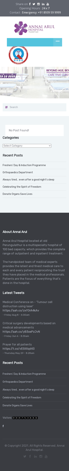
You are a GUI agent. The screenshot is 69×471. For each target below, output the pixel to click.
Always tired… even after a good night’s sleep (28, 179)
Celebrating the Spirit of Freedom (22, 186)
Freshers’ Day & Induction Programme (24, 165)
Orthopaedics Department (18, 172)
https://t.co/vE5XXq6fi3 (18, 348)
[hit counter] (25, 417)
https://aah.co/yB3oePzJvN (21, 331)
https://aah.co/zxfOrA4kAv (21, 310)
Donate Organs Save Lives (17, 194)
